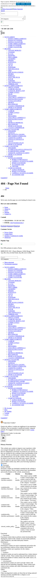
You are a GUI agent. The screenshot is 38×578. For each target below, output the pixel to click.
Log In (6, 415)
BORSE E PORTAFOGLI (20, 159)
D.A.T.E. (11, 54)
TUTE (10, 121)
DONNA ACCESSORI (15, 40)
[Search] (24, 18)
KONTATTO (12, 62)
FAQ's (6, 210)
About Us (7, 209)
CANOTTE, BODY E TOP (16, 91)
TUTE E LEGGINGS (14, 101)
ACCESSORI (8, 156)
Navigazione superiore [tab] (11, 264)
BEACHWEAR (13, 104)
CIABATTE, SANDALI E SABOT (18, 153)
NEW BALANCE (13, 69)
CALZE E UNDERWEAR (16, 106)
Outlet (28, 3)
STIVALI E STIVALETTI (16, 139)
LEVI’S (10, 64)
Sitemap (6, 212)
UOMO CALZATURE (15, 47)
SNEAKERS (12, 131)
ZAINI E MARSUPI (18, 169)
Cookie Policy (8, 234)
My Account (8, 408)
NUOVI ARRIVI (9, 37)
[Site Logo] (12, 9)
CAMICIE (11, 111)
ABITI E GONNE (13, 87)
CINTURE (15, 166)
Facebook (4, 226)
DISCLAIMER (12, 57)
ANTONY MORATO (14, 50)
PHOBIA (11, 74)
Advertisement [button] (5, 559)
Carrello (6, 413)
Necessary (6, 465)
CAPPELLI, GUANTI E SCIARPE (22, 161)
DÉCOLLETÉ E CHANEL (16, 134)
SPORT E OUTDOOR (15, 107)
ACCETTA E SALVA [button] (7, 576)
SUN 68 (10, 79)
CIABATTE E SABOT (15, 138)
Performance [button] (4, 542)
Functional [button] (4, 533)
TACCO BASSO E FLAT (16, 143)
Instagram (10, 226)
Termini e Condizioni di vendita (13, 236)
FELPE (10, 94)
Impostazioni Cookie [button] (7, 433)
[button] (3, 10)
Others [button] (3, 569)
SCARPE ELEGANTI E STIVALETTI (20, 149)
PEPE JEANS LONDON (15, 72)
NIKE (10, 70)
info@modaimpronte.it (17, 223)
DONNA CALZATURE (15, 42)
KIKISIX (11, 60)
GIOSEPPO (11, 59)
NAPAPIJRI (11, 67)
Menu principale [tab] (9, 262)
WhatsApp (16, 226)
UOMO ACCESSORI (14, 45)
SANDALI (11, 132)
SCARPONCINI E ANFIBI (16, 151)
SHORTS (11, 102)
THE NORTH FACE (14, 82)
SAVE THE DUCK (14, 77)
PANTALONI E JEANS (15, 99)
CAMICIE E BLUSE (14, 89)
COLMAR (11, 52)
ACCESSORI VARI (18, 164)
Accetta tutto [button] (17, 433)
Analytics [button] (3, 550)
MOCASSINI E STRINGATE (17, 136)
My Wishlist (7, 411)
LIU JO (10, 65)
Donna (23, 3)
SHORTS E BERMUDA (15, 122)
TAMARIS (11, 80)
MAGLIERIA (12, 96)
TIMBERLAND (13, 84)
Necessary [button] (4, 463)
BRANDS (7, 49)
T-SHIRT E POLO (13, 92)
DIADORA (11, 55)
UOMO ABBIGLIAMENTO (17, 43)
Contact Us (7, 214)
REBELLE (11, 75)
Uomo (18, 3)
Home (6, 207)
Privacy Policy (8, 232)
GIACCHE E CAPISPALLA (17, 97)
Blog (5, 410)
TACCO (10, 141)
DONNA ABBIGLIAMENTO (17, 38)
